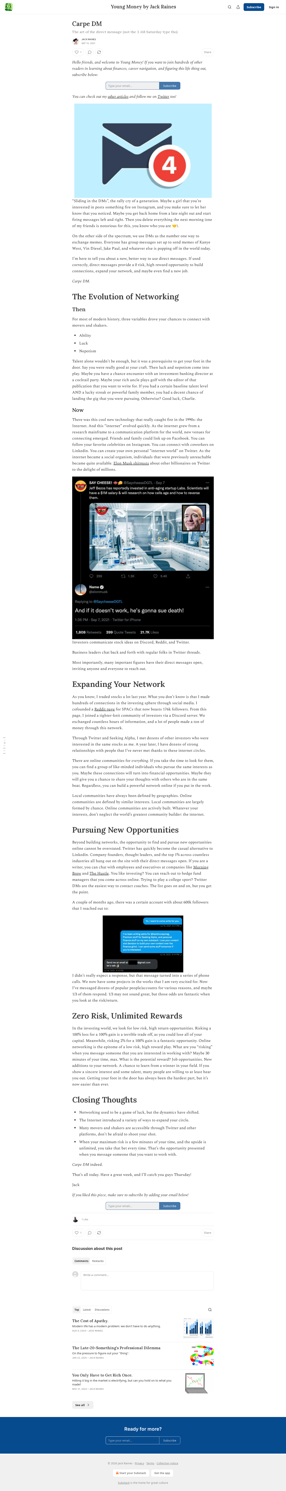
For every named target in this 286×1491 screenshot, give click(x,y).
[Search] (229, 7)
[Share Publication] (238, 7)
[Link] (67, 296)
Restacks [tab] (98, 1261)
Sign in (274, 7)
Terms (150, 1463)
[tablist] (89, 1261)
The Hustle (99, 873)
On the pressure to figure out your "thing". (100, 1353)
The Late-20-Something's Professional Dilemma (116, 1348)
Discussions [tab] (102, 1309)
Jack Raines (89, 39)
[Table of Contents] (4, 745)
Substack (124, 1483)
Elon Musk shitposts (131, 463)
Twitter (163, 97)
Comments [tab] (81, 1261)
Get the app (162, 1473)
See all (80, 1405)
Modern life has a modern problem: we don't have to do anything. (116, 1326)
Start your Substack (132, 1473)
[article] (143, 1329)
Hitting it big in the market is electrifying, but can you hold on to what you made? (121, 1382)
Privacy (139, 1463)
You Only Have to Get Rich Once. (102, 1375)
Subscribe (254, 7)
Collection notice (167, 1463)
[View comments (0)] (90, 52)
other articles (118, 97)
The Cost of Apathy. (90, 1320)
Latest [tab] (87, 1309)
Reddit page (104, 709)
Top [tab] (77, 1309)
